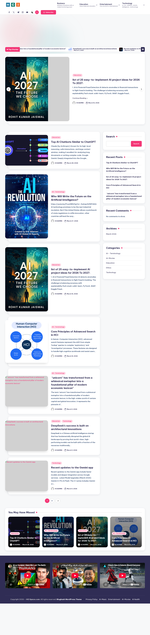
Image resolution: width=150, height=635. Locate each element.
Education (77, 75)
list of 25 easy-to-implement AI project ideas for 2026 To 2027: (123, 177)
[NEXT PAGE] (58, 500)
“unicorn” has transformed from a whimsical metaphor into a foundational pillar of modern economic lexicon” (124, 195)
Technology (67, 420)
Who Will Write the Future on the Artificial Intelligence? (120, 169)
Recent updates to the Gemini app (108, 49)
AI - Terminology (58, 191)
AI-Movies (110, 258)
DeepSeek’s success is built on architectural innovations (66, 49)
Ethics (108, 267)
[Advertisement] (75, 30)
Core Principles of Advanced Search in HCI (123, 186)
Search (110, 136)
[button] (48, 12)
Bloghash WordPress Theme (69, 599)
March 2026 (111, 233)
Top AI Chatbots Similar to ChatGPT (73, 141)
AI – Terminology (113, 253)
